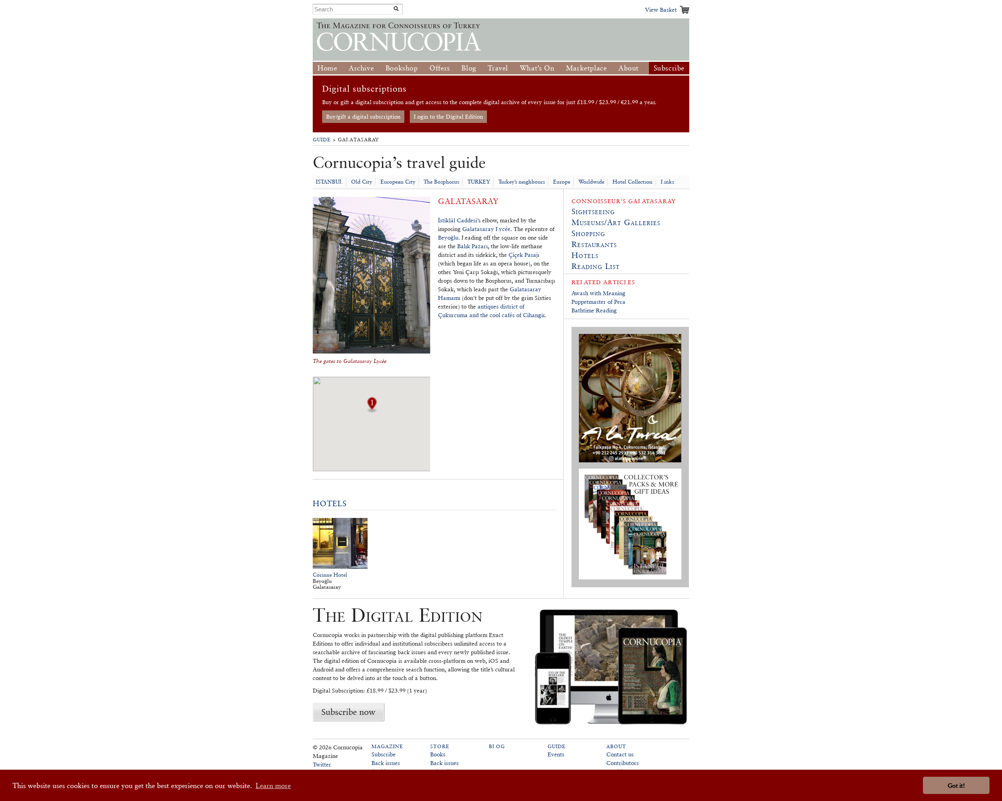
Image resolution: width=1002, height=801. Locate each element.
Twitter (322, 764)
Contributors (622, 763)
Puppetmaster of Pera (598, 301)
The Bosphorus (441, 182)
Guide (322, 140)
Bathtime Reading (594, 310)
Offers (439, 68)
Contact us (620, 754)
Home (327, 68)
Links (667, 182)
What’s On (537, 68)
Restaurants (594, 244)
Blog (468, 68)
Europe (561, 182)
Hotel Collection (632, 182)
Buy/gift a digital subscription (363, 116)
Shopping (588, 233)
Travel (498, 68)
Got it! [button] (956, 785)
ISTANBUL (329, 182)
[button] (372, 410)
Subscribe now (348, 712)
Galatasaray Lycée (486, 229)
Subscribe (669, 68)
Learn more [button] (273, 785)
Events (556, 754)
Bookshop (402, 68)
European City (397, 182)
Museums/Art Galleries (615, 222)
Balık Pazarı (472, 246)
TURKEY (478, 182)
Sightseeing (593, 211)
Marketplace (586, 68)
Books (437, 754)
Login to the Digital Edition (448, 116)
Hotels (330, 503)
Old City (361, 182)
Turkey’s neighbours (521, 182)
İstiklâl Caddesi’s (459, 220)
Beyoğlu (448, 237)
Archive (361, 68)
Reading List (595, 266)
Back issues (385, 763)
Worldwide (591, 182)
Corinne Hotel (330, 575)
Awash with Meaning (598, 293)
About (628, 68)
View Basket (661, 9)
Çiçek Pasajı (523, 254)
